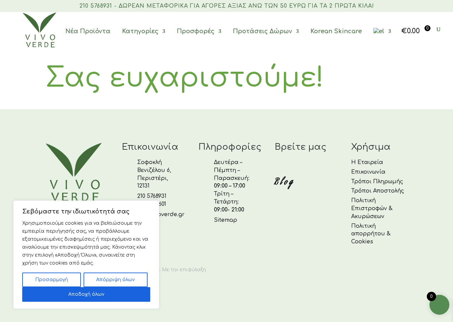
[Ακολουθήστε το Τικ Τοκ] (309, 165)
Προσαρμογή (51, 279)
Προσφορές (196, 31)
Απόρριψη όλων (115, 279)
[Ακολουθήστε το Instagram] (293, 165)
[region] (86, 255)
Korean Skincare (336, 31)
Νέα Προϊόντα (87, 31)
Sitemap (225, 220)
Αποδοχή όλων (86, 294)
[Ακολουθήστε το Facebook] (278, 165)
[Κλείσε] (152, 206)
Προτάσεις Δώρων (262, 31)
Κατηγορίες (140, 31)
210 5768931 (151, 196)
